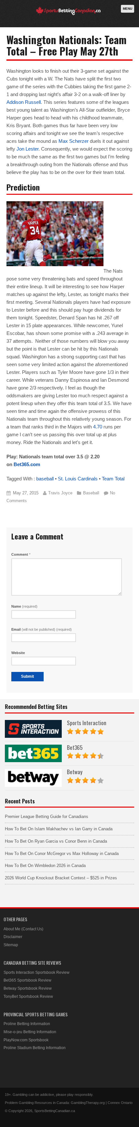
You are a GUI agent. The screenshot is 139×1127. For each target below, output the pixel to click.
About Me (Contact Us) (23, 929)
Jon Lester (27, 149)
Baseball (91, 492)
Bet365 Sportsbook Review (27, 980)
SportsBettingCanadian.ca (54, 1111)
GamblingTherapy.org (88, 1103)
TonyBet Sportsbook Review (28, 996)
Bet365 (74, 747)
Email (41, 629)
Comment (20, 554)
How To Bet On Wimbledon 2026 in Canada (45, 865)
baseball (45, 478)
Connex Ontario (120, 1103)
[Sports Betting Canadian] (68, 14)
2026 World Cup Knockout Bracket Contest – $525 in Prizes (61, 877)
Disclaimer (13, 937)
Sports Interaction (86, 723)
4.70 (97, 426)
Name (24, 606)
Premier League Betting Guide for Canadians (46, 816)
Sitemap (11, 945)
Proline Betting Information (27, 1024)
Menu (127, 8)
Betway (74, 772)
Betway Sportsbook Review (28, 988)
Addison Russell (23, 102)
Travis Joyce (60, 492)
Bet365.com (27, 464)
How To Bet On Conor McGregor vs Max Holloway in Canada (62, 853)
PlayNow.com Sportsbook (26, 1040)
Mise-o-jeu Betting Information (30, 1032)
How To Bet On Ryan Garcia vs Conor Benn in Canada (56, 841)
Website (18, 653)
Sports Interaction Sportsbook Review (37, 972)
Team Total (113, 478)
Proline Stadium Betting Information (35, 1048)
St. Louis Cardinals (78, 478)
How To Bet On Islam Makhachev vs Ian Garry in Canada (58, 828)
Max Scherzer (74, 141)
